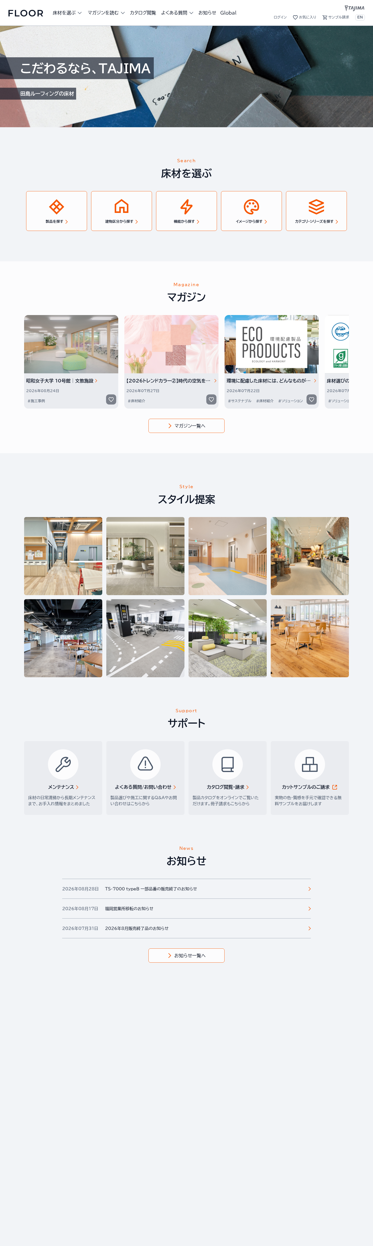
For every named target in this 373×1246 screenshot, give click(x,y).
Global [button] (228, 12)
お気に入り (307, 17)
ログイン (280, 17)
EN (360, 17)
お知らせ (207, 12)
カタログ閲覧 (143, 12)
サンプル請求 (338, 17)
